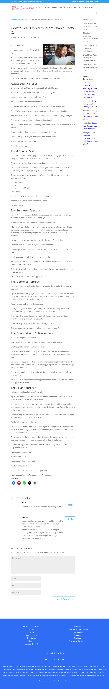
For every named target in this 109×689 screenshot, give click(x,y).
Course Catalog (84, 1)
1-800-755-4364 (17, 2)
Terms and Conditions (77, 641)
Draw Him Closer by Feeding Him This (90, 104)
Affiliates (77, 626)
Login (96, 1)
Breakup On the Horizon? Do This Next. (90, 26)
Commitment (57, 8)
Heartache (68, 8)
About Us (75, 1)
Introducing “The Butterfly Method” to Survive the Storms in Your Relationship (90, 91)
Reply (70, 504)
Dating (47, 8)
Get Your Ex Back (88, 8)
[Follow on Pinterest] (58, 659)
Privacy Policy (77, 632)
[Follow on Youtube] (46, 659)
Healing (77, 8)
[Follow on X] (54, 659)
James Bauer (17, 37)
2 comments (34, 37)
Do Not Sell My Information (77, 629)
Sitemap (77, 638)
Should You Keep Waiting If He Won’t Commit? (90, 58)
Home (13, 20)
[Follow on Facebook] (50, 659)
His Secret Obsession (31, 626)
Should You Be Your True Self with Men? (90, 126)
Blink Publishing (57, 653)
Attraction (39, 8)
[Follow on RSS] (63, 659)
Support (77, 635)
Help (91, 1)
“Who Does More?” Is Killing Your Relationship (90, 48)
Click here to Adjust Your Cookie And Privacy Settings (54, 681)
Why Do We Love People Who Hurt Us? (90, 67)
